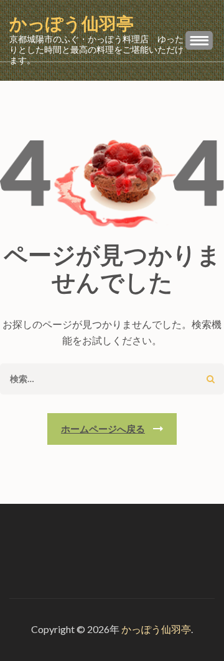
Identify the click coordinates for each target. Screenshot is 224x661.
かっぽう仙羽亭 (71, 24)
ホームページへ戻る (103, 428)
